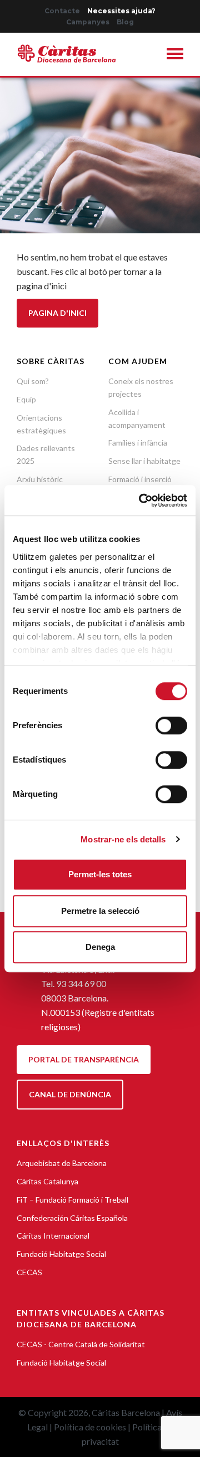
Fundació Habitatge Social (61, 1254)
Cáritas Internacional (53, 1235)
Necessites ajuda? (121, 11)
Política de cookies (90, 1427)
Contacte (62, 11)
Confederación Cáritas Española (72, 1218)
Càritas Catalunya (47, 1181)
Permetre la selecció (100, 911)
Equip (26, 399)
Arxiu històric (40, 479)
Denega (100, 947)
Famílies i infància (137, 442)
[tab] (175, 55)
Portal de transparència (83, 1059)
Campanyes (87, 22)
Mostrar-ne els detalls (123, 839)
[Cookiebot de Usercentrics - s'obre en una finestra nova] (141, 500)
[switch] (171, 725)
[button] (175, 55)
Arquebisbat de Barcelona (62, 1163)
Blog (125, 22)
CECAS (29, 1272)
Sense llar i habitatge (144, 461)
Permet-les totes (100, 874)
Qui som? (33, 381)
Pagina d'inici (57, 313)
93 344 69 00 (81, 983)
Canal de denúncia (70, 1094)
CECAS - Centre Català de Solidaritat (81, 1344)
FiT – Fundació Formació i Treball (72, 1199)
